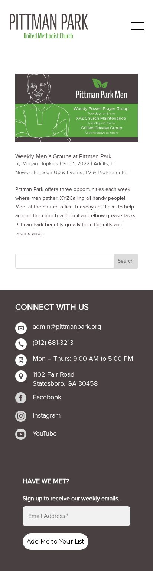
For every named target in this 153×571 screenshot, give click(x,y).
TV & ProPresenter (106, 172)
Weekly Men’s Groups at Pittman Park (63, 156)
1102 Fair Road (53, 374)
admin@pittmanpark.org (67, 326)
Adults (101, 163)
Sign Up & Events (62, 172)
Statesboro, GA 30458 (65, 383)
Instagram (47, 415)
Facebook (47, 397)
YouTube (45, 433)
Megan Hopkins (40, 163)
